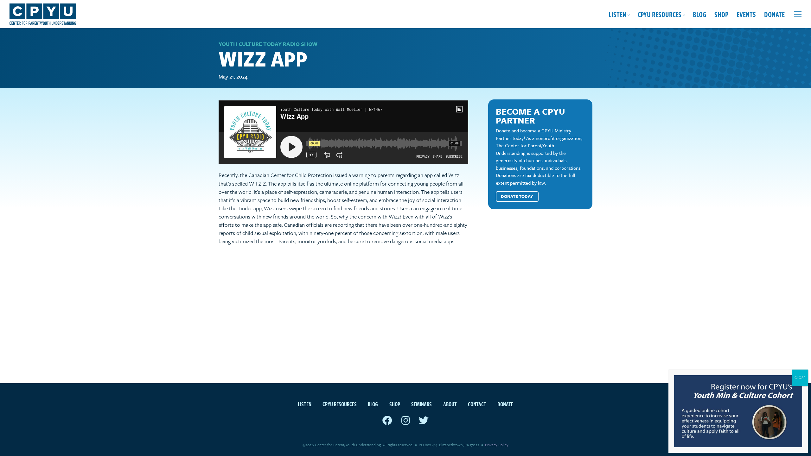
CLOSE (800, 377)
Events (746, 14)
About (450, 404)
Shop (721, 14)
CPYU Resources (659, 14)
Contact (477, 404)
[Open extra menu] (797, 14)
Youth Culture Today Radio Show (268, 44)
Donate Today (517, 196)
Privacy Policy (496, 444)
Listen (617, 14)
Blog (699, 14)
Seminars (421, 404)
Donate (774, 14)
